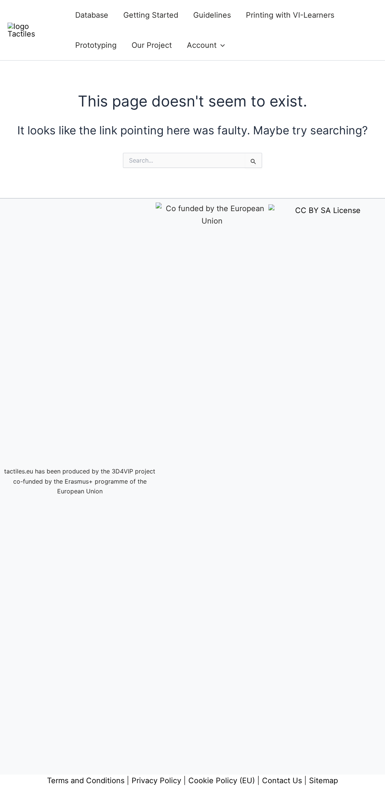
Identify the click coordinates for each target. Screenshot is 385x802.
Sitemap (323, 780)
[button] (221, 45)
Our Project (152, 45)
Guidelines (212, 15)
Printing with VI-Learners (290, 15)
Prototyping (96, 45)
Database (91, 15)
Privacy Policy (156, 780)
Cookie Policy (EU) (221, 780)
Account (202, 45)
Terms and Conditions (85, 780)
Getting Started (150, 15)
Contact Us (282, 780)
